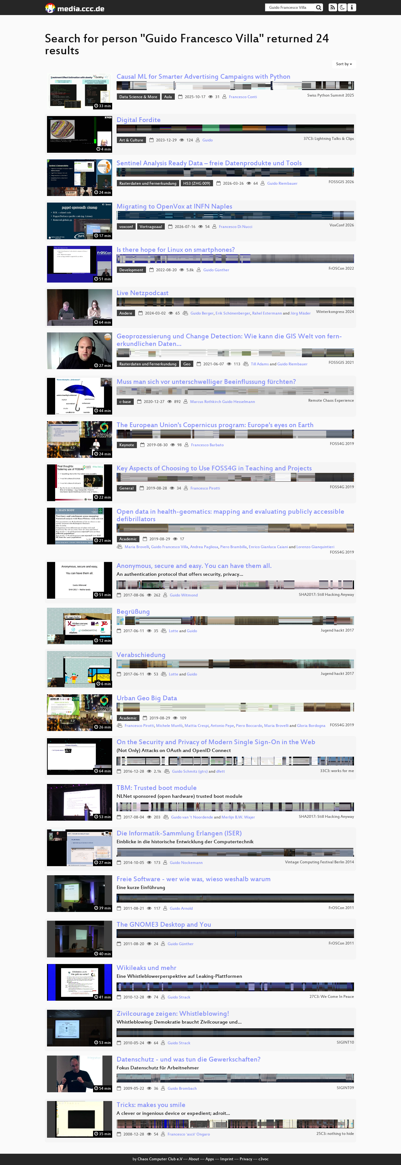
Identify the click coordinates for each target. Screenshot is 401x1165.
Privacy (246, 1159)
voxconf (126, 227)
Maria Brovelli (137, 547)
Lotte (173, 631)
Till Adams (260, 364)
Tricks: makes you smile (151, 1105)
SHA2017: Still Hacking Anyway (326, 595)
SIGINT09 (345, 1088)
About (194, 1159)
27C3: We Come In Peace (332, 997)
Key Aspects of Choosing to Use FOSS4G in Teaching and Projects (214, 469)
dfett (220, 772)
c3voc (263, 1159)
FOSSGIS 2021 (341, 363)
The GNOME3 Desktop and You (164, 925)
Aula (168, 97)
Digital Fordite (139, 120)
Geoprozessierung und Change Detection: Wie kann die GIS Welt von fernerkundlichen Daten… (229, 340)
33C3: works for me (337, 771)
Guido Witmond (184, 595)
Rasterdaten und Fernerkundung (147, 184)
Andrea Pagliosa (204, 547)
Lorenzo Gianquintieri (315, 547)
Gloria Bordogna (311, 726)
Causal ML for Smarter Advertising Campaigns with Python (203, 77)
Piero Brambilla (233, 547)
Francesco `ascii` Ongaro (189, 1134)
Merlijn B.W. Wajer (238, 817)
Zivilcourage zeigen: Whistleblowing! (173, 1014)
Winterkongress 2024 (335, 312)
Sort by (343, 64)
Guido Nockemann (186, 863)
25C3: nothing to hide (335, 1134)
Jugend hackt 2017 (337, 630)
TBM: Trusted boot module (157, 788)
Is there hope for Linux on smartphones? (176, 250)
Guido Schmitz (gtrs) (190, 772)
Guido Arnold (181, 909)
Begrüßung (133, 612)
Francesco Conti (243, 97)
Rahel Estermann (267, 313)
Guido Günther (216, 270)
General (126, 488)
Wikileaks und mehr (146, 968)
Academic (128, 539)
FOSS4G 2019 (342, 444)
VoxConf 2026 (342, 225)
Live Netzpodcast (143, 294)
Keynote (126, 445)
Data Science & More (138, 97)
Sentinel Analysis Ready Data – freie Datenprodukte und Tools (209, 164)
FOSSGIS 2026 (341, 182)
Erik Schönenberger (233, 313)
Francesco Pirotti (205, 488)
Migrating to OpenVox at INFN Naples (174, 207)
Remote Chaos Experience (331, 401)
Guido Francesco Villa (169, 547)
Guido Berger (202, 313)
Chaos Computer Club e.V (160, 1159)
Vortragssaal (151, 227)
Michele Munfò (169, 726)
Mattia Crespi (197, 726)
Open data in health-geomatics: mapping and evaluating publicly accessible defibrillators (230, 516)
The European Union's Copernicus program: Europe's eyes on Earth (215, 426)
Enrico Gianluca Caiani (268, 547)
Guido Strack (179, 997)
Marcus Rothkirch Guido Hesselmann (222, 402)
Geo (186, 364)
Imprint (226, 1159)
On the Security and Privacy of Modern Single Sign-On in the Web (216, 743)
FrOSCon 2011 (341, 908)
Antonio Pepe (222, 726)
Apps (210, 1159)
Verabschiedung (141, 655)
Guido (207, 140)
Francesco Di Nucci (235, 227)
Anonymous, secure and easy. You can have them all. (194, 566)
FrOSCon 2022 (341, 269)
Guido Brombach (182, 1089)
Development (131, 270)
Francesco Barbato (207, 445)
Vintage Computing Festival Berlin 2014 (319, 862)
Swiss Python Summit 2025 (330, 95)
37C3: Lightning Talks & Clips (329, 139)
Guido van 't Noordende (192, 817)
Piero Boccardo (249, 726)
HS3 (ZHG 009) (196, 184)
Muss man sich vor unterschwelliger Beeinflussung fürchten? (206, 382)
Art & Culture (131, 140)
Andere (125, 313)
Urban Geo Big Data (147, 699)
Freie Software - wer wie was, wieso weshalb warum (194, 880)
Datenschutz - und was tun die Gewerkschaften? (189, 1060)
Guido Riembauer (282, 184)
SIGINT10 (345, 1043)
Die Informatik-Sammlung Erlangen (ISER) (179, 834)
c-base (125, 402)
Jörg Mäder (300, 313)
